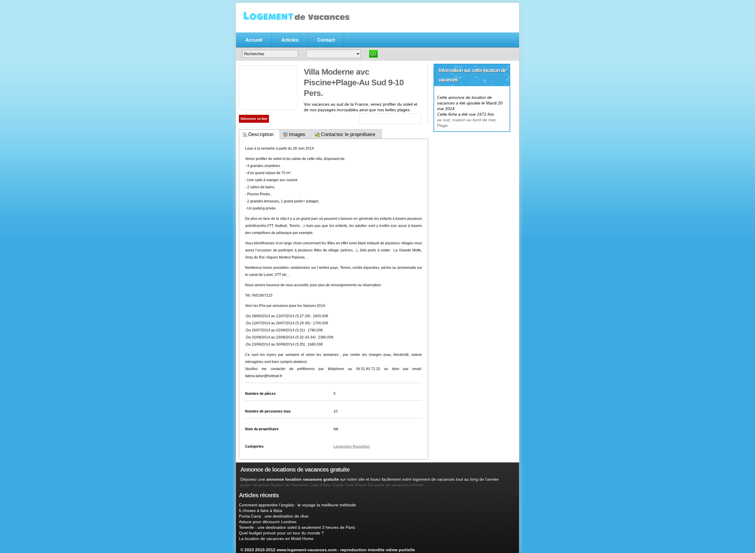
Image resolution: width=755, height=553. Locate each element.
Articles (289, 39)
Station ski (280, 484)
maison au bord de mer (473, 119)
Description (260, 134)
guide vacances (255, 484)
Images (297, 134)
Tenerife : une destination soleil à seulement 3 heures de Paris (297, 527)
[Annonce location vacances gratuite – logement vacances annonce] (295, 28)
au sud (443, 119)
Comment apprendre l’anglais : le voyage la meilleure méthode (297, 505)
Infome (416, 484)
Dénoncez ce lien (254, 118)
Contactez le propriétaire (348, 134)
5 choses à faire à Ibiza (260, 510)
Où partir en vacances (388, 484)
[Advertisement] (471, 168)
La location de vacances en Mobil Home (276, 538)
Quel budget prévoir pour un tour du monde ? (281, 533)
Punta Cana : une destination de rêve (273, 516)
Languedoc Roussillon (352, 446)
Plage (442, 125)
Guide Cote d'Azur (349, 484)
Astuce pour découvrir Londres (267, 521)
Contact (326, 39)
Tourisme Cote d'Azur (311, 484)
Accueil (253, 39)
